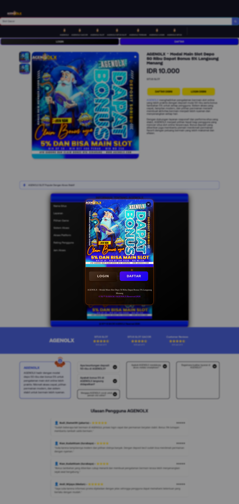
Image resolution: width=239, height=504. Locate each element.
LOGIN (103, 276)
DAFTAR (134, 276)
